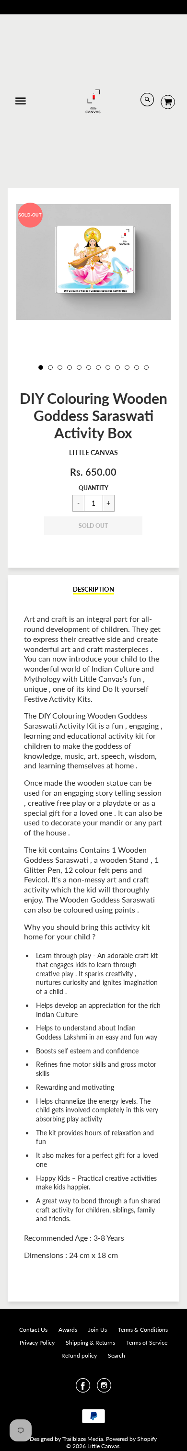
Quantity (93, 487)
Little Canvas (93, 452)
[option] (93, 262)
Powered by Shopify (131, 1438)
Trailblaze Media (82, 1438)
